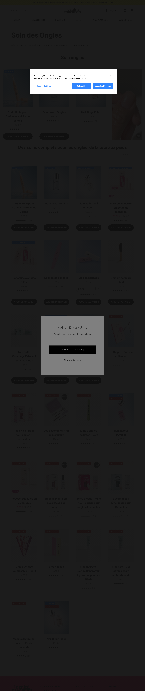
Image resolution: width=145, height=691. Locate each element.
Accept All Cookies (103, 86)
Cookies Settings (44, 86)
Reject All (81, 86)
